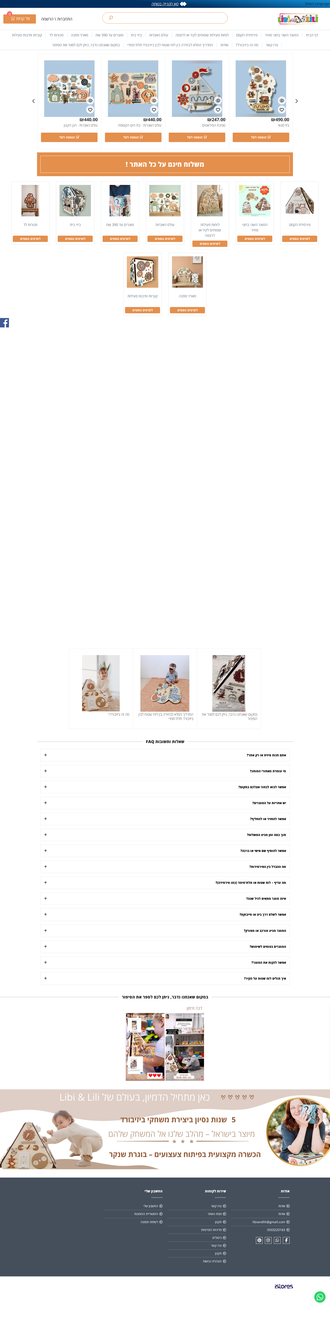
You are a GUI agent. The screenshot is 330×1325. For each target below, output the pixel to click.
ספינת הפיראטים (213, 125)
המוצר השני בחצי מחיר (282, 35)
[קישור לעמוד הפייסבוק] (286, 1240)
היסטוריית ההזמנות (146, 1214)
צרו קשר (272, 44)
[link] (284, 1290)
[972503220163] (277, 1240)
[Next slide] (33, 101)
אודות (224, 44)
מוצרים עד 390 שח (109, 35)
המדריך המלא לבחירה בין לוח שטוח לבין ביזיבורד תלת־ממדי (170, 44)
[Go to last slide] (296, 101)
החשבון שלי (150, 1206)
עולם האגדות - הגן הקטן (81, 125)
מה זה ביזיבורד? (247, 44)
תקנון (218, 1222)
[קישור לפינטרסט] (259, 1240)
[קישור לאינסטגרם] (268, 1240)
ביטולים (217, 1237)
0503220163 (276, 1230)
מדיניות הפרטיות (211, 1230)
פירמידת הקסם (246, 35)
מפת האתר (215, 1214)
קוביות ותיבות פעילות (27, 35)
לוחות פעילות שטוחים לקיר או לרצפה (202, 35)
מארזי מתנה (79, 35)
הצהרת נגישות (212, 1261)
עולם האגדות (158, 35)
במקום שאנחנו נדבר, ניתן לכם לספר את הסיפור (86, 44)
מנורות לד (56, 35)
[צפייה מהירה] (282, 101)
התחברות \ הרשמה (56, 19)
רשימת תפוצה (149, 1222)
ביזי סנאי (283, 125)
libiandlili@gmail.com (269, 1222)
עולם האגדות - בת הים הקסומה (139, 125)
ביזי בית (136, 35)
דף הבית (312, 35)
